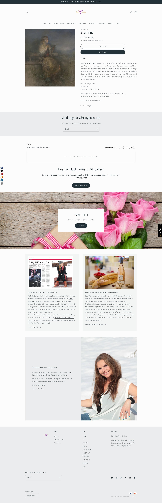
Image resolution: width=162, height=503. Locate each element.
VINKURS (85, 443)
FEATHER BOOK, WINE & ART (121, 497)
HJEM (84, 436)
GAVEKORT (86, 456)
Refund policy (58, 443)
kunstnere (63, 375)
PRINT (84, 466)
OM (83, 439)
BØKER (85, 446)
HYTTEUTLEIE (87, 460)
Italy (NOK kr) (31, 496)
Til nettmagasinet (81, 185)
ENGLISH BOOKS (87, 450)
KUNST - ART (86, 453)
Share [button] (84, 58)
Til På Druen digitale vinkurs (94, 324)
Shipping (89, 40)
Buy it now (102, 52)
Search (56, 436)
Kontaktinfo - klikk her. (119, 436)
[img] (84, 106)
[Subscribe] (97, 129)
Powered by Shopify (132, 497)
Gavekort (81, 226)
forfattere (54, 375)
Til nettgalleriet (33, 327)
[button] (27, 12)
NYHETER (85, 463)
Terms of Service (59, 439)
